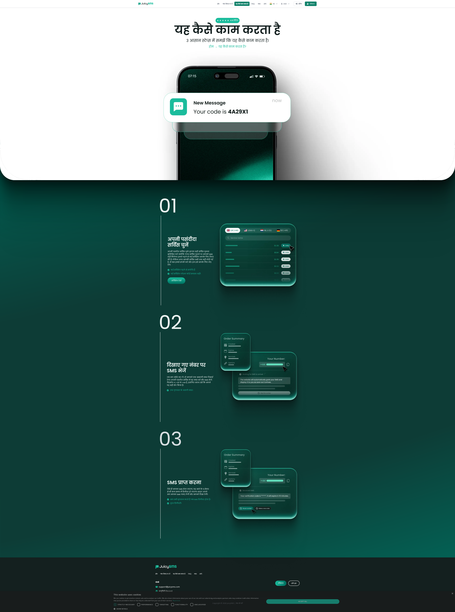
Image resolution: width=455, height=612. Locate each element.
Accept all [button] (302, 601)
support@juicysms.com (169, 586)
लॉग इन (293, 583)
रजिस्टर (312, 4)
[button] (187, 608)
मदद (259, 4)
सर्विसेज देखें (176, 280)
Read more (176, 601)
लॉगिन (300, 4)
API (265, 4)
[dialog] (227, 601)
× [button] (452, 593)
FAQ (253, 4)
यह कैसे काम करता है (242, 4)
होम (218, 4)
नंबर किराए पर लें (227, 4)
